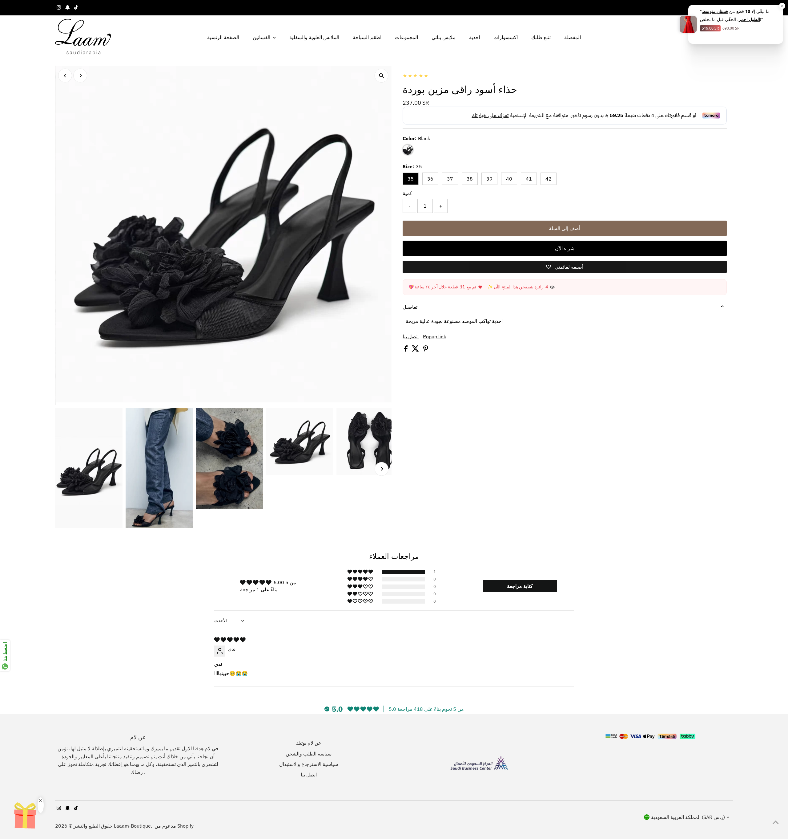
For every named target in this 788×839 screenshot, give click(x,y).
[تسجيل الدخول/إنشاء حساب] (719, 37)
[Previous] (65, 76)
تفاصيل (410, 307)
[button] (361, 572)
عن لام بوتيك (308, 743)
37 (450, 179)
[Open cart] (729, 37)
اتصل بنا (411, 336)
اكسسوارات (505, 37)
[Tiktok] (76, 7)
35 (411, 179)
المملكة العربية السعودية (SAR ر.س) (688, 817)
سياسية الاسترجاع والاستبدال (308, 764)
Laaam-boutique (132, 826)
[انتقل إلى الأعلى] (776, 822)
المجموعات (406, 37)
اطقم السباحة (367, 37)
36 (430, 179)
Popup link (434, 336)
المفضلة (572, 37)
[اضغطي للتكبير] (381, 76)
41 (529, 179)
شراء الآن (564, 248)
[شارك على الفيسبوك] (406, 350)
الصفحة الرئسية (223, 37)
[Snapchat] (67, 7)
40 (509, 179)
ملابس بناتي (444, 37)
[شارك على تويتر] (416, 350)
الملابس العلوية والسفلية (314, 37)
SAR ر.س (714, 7)
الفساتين (262, 37)
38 (470, 179)
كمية (407, 193)
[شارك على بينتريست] (425, 350)
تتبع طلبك (541, 37)
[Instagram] (58, 7)
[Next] (80, 76)
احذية (474, 37)
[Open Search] (708, 37)
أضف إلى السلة (564, 228)
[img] (229, 640)
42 (548, 179)
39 (489, 179)
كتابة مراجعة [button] (520, 586)
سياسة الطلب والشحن (309, 754)
